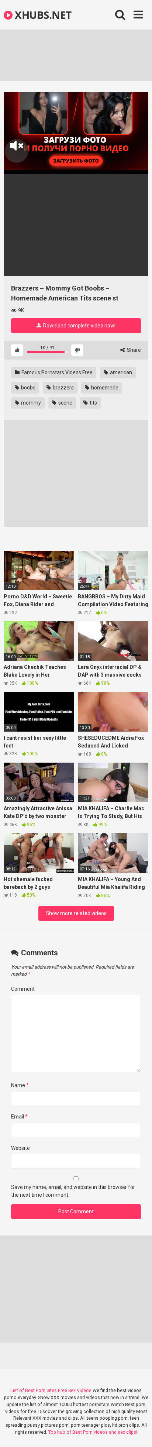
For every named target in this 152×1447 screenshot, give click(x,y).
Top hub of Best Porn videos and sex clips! (92, 1432)
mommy (30, 403)
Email (19, 1117)
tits (93, 403)
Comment (23, 989)
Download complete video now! (78, 326)
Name (20, 1085)
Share (133, 350)
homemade (104, 388)
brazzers (63, 388)
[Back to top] (138, 1432)
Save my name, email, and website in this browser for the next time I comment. (73, 1191)
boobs (27, 388)
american (120, 372)
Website (20, 1148)
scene (64, 403)
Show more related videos (76, 913)
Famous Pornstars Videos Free (56, 372)
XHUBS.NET (42, 15)
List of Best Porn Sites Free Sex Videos (50, 1390)
